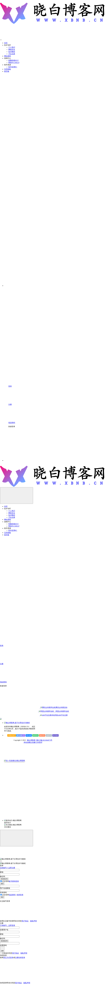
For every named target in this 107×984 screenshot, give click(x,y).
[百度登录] (55, 444)
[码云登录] (24, 444)
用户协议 (55, 735)
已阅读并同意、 (14, 953)
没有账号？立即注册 (7, 868)
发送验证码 (4, 879)
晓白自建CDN (21, 735)
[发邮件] (33, 818)
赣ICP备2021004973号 (44, 740)
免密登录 (20, 895)
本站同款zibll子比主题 (59, 715)
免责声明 (48, 735)
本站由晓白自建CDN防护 (33, 742)
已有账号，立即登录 (7, 925)
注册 (2, 951)
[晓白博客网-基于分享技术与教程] (17, 723)
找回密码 (12, 895)
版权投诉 (35, 735)
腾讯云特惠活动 (61, 707)
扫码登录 (21, 957)
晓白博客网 (31, 740)
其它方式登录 (8, 957)
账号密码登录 (14, 881)
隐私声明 (42, 735)
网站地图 (28, 735)
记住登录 (5, 881)
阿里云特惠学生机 (61, 711)
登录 (2, 883)
